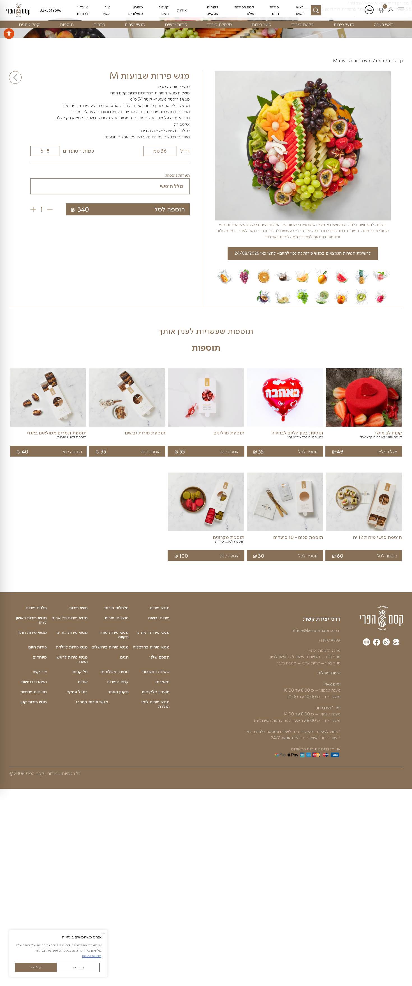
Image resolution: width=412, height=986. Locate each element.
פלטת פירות (302, 24)
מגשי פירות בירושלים (110, 647)
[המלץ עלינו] (396, 643)
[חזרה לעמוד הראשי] (19, 10)
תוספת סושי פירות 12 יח (377, 537)
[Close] (103, 933)
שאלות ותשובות (156, 671)
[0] (381, 10)
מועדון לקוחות (82, 10)
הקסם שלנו (159, 657)
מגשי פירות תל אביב (70, 618)
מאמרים (162, 682)
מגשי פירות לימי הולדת (155, 704)
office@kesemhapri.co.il (316, 630)
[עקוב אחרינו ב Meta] (376, 643)
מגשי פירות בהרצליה (151, 647)
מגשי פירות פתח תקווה (114, 634)
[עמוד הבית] (381, 618)
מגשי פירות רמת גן (153, 632)
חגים (380, 61)
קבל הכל (36, 967)
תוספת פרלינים (229, 432)
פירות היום (274, 10)
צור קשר (106, 10)
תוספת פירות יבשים (145, 432)
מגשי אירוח (135, 24)
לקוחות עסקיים (212, 10)
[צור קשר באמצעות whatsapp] (386, 642)
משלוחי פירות (117, 618)
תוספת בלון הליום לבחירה (297, 432)
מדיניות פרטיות (91, 956)
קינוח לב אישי (388, 432)
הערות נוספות (177, 175)
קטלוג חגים (163, 10)
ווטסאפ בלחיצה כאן (262, 731)
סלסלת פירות (219, 24)
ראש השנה (299, 10)
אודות (182, 10)
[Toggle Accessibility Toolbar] (9, 33)
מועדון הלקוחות (156, 692)
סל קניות (80, 671)
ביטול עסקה (77, 692)
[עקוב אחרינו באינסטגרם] (366, 642)
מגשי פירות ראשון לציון (31, 620)
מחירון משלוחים (135, 10)
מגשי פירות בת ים (72, 632)
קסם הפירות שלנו (244, 10)
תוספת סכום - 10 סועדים (298, 537)
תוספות (67, 24)
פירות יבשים (176, 24)
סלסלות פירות (116, 608)
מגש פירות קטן (33, 702)
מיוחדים (40, 657)
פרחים (99, 24)
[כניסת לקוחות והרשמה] (390, 10)
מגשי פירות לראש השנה (72, 659)
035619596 (330, 640)
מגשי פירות (344, 24)
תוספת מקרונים (228, 537)
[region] (58, 953)
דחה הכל (78, 967)
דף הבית (395, 61)
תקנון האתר (118, 692)
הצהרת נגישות (34, 682)
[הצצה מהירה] (363, 426)
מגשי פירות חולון (32, 632)
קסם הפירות (118, 682)
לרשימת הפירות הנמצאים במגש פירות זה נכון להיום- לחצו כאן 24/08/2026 (303, 253)
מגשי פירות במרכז (92, 702)
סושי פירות (261, 24)
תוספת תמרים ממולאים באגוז (57, 432)
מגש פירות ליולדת (72, 647)
